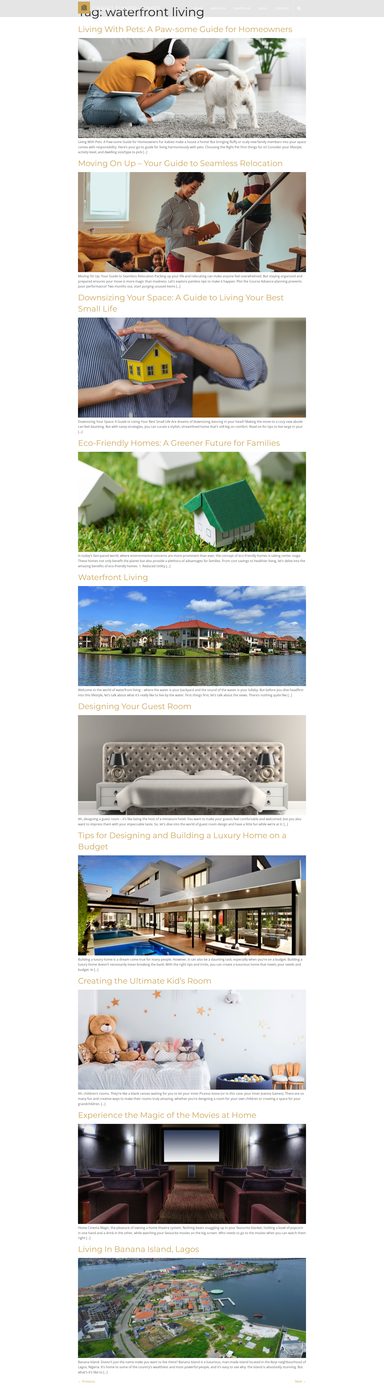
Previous (86, 1381)
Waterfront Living (113, 577)
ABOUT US (218, 8)
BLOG (263, 8)
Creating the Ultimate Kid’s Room (144, 981)
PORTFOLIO (242, 8)
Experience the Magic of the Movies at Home (167, 1115)
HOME (198, 8)
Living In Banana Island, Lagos (138, 1249)
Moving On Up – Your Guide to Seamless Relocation (180, 163)
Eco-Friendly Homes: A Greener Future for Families (179, 443)
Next (300, 1381)
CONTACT (282, 8)
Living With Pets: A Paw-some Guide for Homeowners (185, 29)
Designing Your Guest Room (134, 706)
